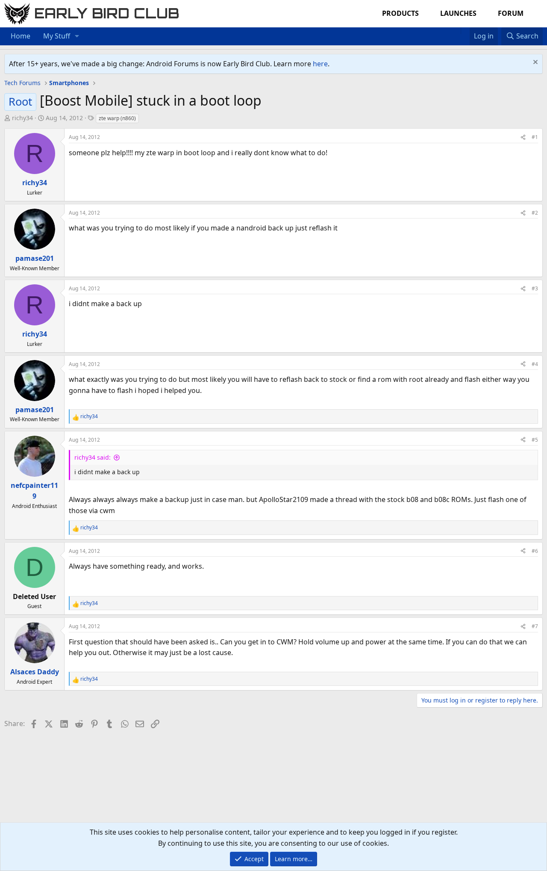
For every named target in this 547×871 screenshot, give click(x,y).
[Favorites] (465, 30)
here (320, 63)
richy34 (22, 118)
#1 (535, 137)
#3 (535, 288)
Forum (510, 13)
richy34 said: (92, 457)
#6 (535, 551)
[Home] (456, 30)
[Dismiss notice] (534, 63)
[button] (77, 36)
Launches (458, 13)
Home (20, 36)
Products (400, 13)
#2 (535, 212)
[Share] (523, 137)
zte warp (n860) (117, 118)
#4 (535, 364)
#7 (535, 626)
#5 (535, 439)
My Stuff (56, 36)
